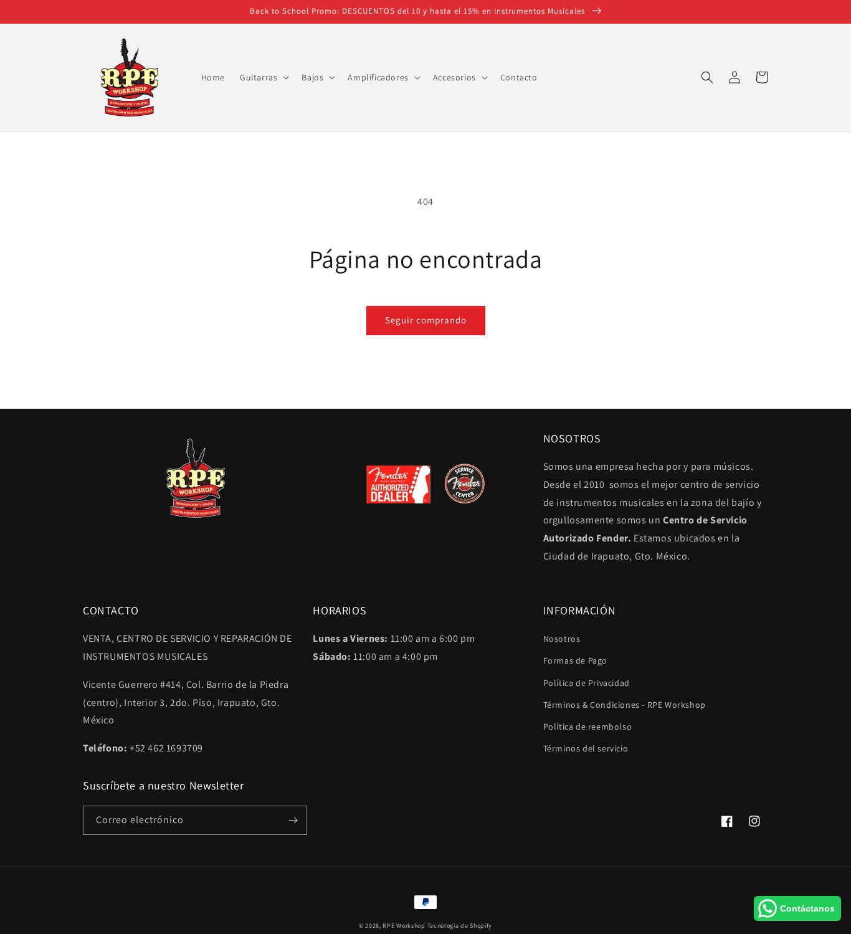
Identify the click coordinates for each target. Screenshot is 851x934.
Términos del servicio (586, 748)
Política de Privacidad (586, 683)
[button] (263, 77)
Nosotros (562, 638)
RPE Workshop (404, 926)
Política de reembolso (587, 726)
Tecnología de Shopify (460, 926)
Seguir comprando (426, 320)
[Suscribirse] (293, 820)
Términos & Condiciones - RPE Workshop (624, 704)
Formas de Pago (575, 660)
